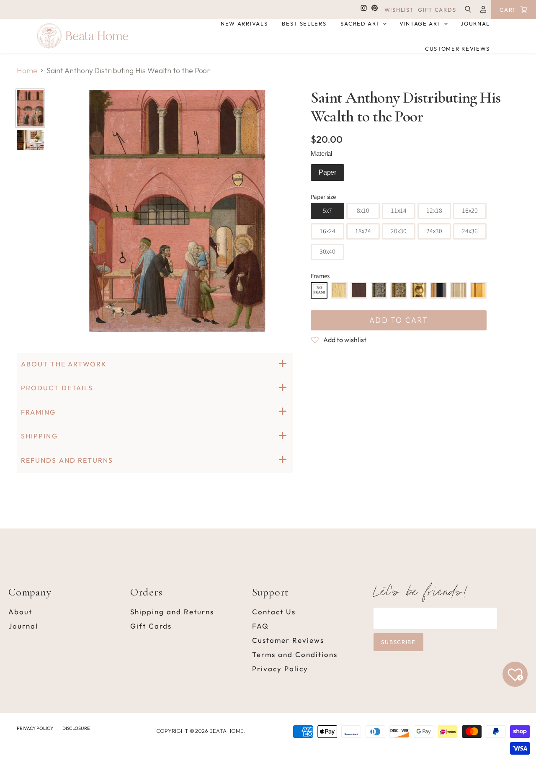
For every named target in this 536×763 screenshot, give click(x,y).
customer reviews (457, 48)
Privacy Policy (280, 668)
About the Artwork (64, 364)
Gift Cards (151, 625)
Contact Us (274, 611)
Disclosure (76, 728)
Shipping (39, 436)
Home (27, 71)
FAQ (260, 625)
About (20, 611)
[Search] (383, 64)
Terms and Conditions (295, 654)
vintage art (421, 23)
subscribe (398, 642)
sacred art (361, 23)
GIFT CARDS (437, 10)
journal (475, 23)
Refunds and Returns (67, 460)
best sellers (304, 23)
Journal (23, 625)
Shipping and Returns (172, 611)
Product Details (57, 388)
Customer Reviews (288, 640)
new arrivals (244, 23)
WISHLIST (399, 10)
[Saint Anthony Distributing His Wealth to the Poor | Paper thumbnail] (30, 108)
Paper (328, 172)
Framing (38, 412)
